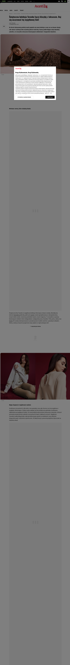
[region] (35, 83)
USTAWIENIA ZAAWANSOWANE (24, 97)
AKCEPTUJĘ (50, 97)
